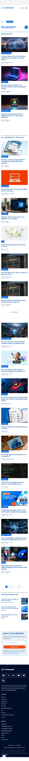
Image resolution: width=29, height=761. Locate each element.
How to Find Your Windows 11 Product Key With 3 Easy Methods (9, 607)
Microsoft (3, 610)
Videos (3, 737)
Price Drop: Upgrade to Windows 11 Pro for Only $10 (14, 455)
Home (2, 21)
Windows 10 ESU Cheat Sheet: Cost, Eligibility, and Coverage (13, 218)
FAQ (2, 710)
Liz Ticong (4, 486)
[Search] (22, 8)
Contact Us (4, 699)
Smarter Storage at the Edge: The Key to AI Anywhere (10, 599)
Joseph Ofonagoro (6, 91)
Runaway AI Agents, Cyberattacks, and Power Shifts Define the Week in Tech (14, 539)
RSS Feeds (3, 703)
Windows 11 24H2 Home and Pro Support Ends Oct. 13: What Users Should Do (12, 115)
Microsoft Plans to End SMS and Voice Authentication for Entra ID (13, 301)
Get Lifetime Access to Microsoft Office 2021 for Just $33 (14, 190)
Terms (8, 653)
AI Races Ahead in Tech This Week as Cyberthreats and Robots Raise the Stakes (13, 58)
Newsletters (4, 701)
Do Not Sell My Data (11, 690)
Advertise (3, 712)
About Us (3, 697)
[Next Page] (22, 587)
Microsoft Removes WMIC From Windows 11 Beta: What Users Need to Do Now (13, 86)
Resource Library (5, 733)
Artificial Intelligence (7, 602)
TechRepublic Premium (6, 731)
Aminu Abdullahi (6, 120)
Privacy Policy (15, 653)
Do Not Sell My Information (7, 715)
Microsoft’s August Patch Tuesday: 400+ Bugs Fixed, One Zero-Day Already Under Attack (14, 399)
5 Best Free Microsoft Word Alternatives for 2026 (14, 427)
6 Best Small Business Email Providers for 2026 (13, 245)
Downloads (4, 724)
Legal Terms (11, 745)
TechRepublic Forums (6, 726)
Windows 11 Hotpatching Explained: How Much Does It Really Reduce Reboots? (13, 161)
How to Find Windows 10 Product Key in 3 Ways (9, 615)
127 (19, 586)
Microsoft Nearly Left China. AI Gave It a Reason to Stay (14, 273)
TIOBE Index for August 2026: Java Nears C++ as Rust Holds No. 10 (12, 483)
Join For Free (14, 647)
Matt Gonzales (5, 165)
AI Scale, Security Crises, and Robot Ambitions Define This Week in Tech (13, 342)
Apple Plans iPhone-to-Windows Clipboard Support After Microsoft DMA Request (14, 567)
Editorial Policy (4, 739)
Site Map (3, 706)
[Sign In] (19, 8)
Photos (3, 735)
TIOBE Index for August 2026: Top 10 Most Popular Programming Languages (14, 511)
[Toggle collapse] (4, 756)
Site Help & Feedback (6, 708)
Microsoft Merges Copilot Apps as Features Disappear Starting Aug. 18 (13, 370)
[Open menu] (26, 8)
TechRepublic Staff (7, 62)
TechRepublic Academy (7, 193)
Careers (3, 717)
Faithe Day (4, 249)
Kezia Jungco (5, 221)
